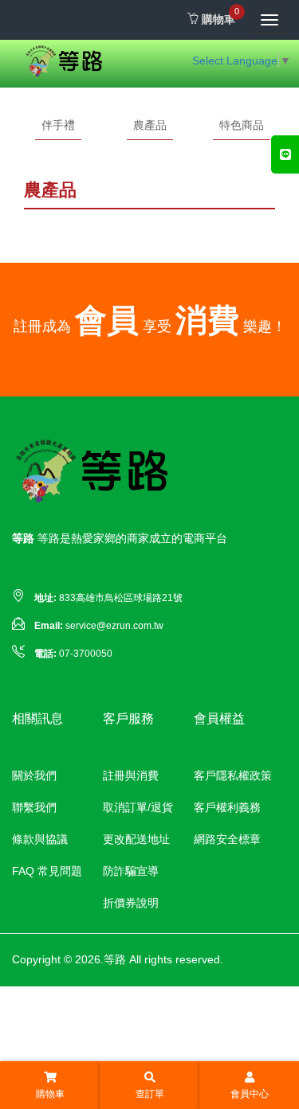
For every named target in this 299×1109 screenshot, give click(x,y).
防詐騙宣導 (131, 871)
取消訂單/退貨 (138, 807)
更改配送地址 (136, 839)
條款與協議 (40, 839)
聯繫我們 (34, 807)
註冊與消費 (131, 775)
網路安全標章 (227, 839)
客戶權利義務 (227, 807)
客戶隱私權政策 (233, 775)
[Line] (285, 154)
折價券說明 (131, 902)
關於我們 (34, 775)
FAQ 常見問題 (47, 871)
